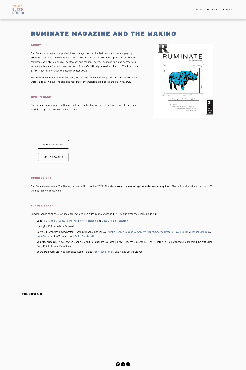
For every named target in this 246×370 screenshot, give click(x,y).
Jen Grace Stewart (103, 251)
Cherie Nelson (88, 220)
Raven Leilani (181, 231)
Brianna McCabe (55, 220)
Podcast (228, 9)
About (198, 9)
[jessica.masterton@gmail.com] (128, 364)
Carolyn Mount (145, 231)
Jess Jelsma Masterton (115, 220)
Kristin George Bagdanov (122, 231)
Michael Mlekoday (200, 231)
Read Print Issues (53, 144)
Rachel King (72, 220)
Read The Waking (53, 157)
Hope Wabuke (44, 236)
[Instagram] (118, 364)
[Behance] (123, 364)
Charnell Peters (164, 231)
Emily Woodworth (85, 236)
